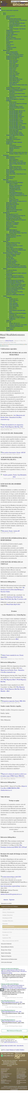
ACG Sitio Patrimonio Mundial (17, 23)
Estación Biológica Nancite (16, 106)
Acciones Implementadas (15, 146)
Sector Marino (9, 178)
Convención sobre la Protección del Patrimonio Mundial (18, 21)
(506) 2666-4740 (4, 1078)
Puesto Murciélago (14, 130)
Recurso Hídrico (10, 258)
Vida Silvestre (9, 257)
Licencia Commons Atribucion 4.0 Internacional (18, 1089)
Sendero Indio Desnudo (15, 166)
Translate (22, 3)
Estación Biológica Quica (15, 125)
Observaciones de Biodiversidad (14, 209)
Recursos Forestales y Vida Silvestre (12, 253)
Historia (8, 17)
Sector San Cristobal (14, 73)
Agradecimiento (23, 1060)
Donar (7, 40)
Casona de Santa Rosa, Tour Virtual (18, 324)
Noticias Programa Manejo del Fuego (15, 281)
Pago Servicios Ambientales (13, 264)
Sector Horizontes (13, 77)
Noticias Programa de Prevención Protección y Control (14, 292)
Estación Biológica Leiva (15, 119)
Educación (5, 179)
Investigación (6, 212)
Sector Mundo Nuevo (14, 80)
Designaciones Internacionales (13, 18)
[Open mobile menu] (0, 7)
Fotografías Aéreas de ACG (16, 316)
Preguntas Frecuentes (11, 227)
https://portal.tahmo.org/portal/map (10, 886)
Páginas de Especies (11, 208)
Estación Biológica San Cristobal (17, 128)
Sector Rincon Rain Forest (15, 79)
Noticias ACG (9, 271)
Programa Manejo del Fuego (13, 87)
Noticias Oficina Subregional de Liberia (16, 284)
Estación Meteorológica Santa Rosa (18, 232)
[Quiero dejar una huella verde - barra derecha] (11, 1045)
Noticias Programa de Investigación (15, 280)
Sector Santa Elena (14, 74)
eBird (16, 639)
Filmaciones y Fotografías (12, 222)
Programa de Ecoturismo (12, 53)
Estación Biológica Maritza (16, 112)
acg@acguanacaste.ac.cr (6, 1073)
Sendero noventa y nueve (15, 168)
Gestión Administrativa (12, 34)
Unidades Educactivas (14, 186)
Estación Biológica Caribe (15, 117)
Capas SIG (12, 136)
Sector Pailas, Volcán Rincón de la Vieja (16, 169)
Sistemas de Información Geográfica (15, 135)
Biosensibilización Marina (12, 204)
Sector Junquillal (13, 61)
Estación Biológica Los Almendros (17, 123)
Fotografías (9, 297)
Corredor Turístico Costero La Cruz (18, 153)
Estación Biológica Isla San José (17, 110)
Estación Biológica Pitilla (15, 115)
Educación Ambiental (11, 202)
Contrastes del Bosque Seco (16, 326)
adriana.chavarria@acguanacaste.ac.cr (11, 894)
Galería (11, 151)
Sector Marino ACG (11, 97)
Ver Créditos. (22, 1078)
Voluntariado (9, 49)
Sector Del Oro (13, 83)
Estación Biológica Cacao (15, 113)
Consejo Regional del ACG (13, 31)
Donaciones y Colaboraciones (13, 39)
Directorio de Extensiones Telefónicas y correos (6, 1081)
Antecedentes (12, 145)
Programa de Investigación (12, 57)
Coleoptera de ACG (11, 237)
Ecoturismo (6, 155)
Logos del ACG (10, 44)
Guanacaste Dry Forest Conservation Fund (21, 1075)
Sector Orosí (12, 70)
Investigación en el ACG (12, 214)
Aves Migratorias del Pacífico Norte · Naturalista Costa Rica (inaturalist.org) (13, 417)
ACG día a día (12, 314)
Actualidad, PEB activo (15, 189)
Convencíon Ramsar (14, 24)
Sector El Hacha (13, 72)
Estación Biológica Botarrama (16, 116)
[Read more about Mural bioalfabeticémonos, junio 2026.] (11, 1021)
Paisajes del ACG (13, 299)
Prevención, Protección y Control (14, 245)
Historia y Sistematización (15, 185)
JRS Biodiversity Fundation (22, 1077)
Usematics (24, 1071)
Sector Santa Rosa (13, 60)
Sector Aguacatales (14, 82)
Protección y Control (11, 260)
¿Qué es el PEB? (13, 184)
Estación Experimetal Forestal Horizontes (16, 267)
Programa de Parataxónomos (13, 217)
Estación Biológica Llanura (16, 122)
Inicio (4, 13)
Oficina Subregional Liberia (13, 254)
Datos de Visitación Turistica (16, 54)
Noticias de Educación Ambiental (14, 287)
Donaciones (12, 191)
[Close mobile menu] (0, 9)
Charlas (8, 330)
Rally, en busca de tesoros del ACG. (18, 201)
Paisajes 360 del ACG (14, 323)
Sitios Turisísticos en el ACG (13, 156)
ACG (4, 14)
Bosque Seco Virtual (11, 205)
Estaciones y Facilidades (12, 224)
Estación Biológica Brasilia (16, 133)
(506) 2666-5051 (5, 1076)
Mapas (7, 228)
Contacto (8, 46)
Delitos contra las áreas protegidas (14, 248)
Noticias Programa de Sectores (13, 283)
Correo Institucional (5, 1083)
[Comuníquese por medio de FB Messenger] (27, 4)
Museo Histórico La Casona (16, 161)
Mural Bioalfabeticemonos (15, 192)
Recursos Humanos (11, 37)
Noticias (8, 43)
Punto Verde (12, 198)
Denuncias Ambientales (12, 251)
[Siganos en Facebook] (14, 4)
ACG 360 (8, 322)
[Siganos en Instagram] (22, 4)
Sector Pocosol (13, 67)
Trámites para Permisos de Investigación (16, 220)
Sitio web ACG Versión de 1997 (21, 1083)
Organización (9, 30)
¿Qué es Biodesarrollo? (12, 51)
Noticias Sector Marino (12, 290)
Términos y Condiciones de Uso (10, 1086)
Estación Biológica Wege (15, 132)
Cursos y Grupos (10, 221)
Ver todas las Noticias (11, 270)
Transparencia (9, 41)
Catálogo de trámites (11, 47)
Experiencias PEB (13, 199)
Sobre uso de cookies (22, 1086)
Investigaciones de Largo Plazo (14, 218)
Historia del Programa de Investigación (15, 215)
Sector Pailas (12, 63)
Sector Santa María (14, 64)
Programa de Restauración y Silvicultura (16, 89)
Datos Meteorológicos (11, 230)
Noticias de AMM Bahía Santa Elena (15, 294)
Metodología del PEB (14, 188)
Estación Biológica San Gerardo (17, 126)
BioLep (8, 238)
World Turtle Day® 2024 (13, 604)
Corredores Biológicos (11, 261)
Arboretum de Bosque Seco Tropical (18, 96)
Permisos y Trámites (11, 255)
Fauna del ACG (13, 309)
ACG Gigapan (9, 329)
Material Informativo (14, 148)
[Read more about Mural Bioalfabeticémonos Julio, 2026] (11, 1011)
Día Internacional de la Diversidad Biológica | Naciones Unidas (13, 589)
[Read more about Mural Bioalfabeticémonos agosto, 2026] (11, 1002)
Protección (5, 241)
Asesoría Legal (10, 33)
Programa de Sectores (11, 59)
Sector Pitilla (12, 76)
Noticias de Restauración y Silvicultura (15, 286)
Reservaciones (12, 102)
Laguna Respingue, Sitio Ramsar (17, 28)
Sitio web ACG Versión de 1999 (21, 1081)
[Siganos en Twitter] (16, 4)
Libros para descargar (11, 211)
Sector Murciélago (13, 66)
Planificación (9, 36)
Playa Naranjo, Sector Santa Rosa (17, 162)
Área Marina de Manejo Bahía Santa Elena (16, 152)
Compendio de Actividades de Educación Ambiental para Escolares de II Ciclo (18, 195)
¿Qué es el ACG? (10, 16)
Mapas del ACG (13, 138)
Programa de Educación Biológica (14, 56)
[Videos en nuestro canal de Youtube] (19, 4)
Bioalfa (8, 240)
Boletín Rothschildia (11, 207)
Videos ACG (9, 320)
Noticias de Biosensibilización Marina (15, 288)
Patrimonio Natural (11, 263)
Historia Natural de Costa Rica (13, 235)
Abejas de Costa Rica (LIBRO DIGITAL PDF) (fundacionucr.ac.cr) (14, 788)
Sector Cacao (12, 69)
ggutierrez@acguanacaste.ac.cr (11, 1042)
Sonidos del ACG (10, 327)
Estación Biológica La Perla (16, 120)
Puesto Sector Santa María (15, 129)
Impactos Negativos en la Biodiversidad (16, 250)
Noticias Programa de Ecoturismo (14, 276)
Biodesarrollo (6, 50)
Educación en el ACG (11, 181)
